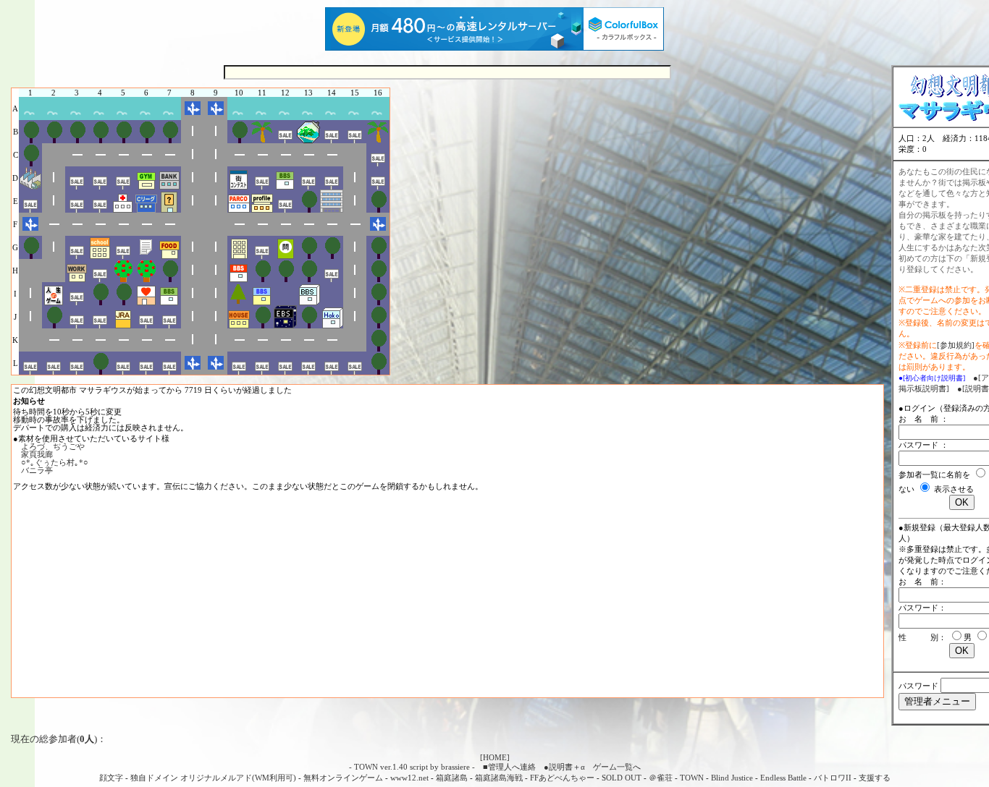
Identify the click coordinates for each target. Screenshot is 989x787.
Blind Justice (732, 777)
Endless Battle (783, 777)
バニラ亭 (37, 470)
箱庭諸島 (452, 777)
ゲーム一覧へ (617, 766)
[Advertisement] (447, 594)
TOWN (692, 777)
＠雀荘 (661, 777)
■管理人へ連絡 (509, 766)
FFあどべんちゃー (562, 777)
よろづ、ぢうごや (53, 446)
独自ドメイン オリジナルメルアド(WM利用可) (213, 777)
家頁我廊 (37, 454)
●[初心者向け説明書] (931, 378)
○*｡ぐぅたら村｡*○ (54, 462)
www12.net (409, 777)
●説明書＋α (564, 766)
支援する (875, 777)
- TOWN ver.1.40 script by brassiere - (412, 766)
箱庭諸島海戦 (499, 777)
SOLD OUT (621, 777)
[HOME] (495, 757)
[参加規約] (956, 345)
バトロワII (832, 777)
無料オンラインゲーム (343, 777)
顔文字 (111, 777)
